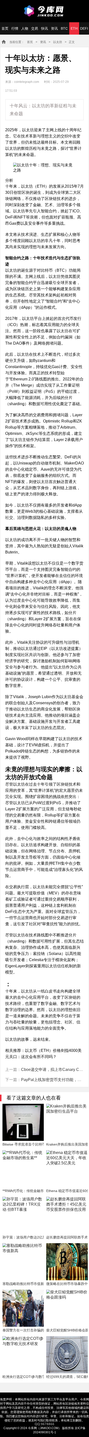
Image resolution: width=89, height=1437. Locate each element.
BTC (64, 28)
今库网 (44, 11)
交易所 (34, 30)
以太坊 (57, 42)
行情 (14, 28)
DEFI (84, 28)
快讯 (44, 28)
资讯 (54, 28)
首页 (4, 28)
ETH (74, 28)
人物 (24, 28)
